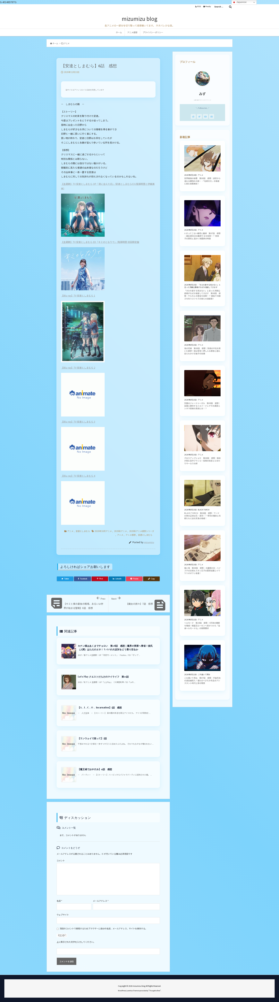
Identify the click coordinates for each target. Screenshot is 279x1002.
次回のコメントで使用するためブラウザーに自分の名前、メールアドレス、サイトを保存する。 (103, 928)
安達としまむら (83, 531)
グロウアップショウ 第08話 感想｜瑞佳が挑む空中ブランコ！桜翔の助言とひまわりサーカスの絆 (202, 461)
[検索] (230, 6)
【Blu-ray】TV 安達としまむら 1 (78, 295)
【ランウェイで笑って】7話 (92, 738)
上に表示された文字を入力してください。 (76, 941)
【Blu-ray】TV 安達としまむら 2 (78, 367)
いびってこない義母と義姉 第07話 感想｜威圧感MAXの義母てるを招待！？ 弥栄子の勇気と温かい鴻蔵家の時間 (202, 236)
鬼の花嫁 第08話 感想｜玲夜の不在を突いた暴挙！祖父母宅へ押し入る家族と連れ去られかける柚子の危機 (202, 351)
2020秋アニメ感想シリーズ (141, 531)
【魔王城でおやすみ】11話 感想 (95, 769)
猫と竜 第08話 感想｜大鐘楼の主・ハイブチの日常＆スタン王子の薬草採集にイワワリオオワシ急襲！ (202, 571)
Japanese (241, 2)
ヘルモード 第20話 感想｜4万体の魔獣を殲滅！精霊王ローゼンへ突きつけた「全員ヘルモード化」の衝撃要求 (202, 625)
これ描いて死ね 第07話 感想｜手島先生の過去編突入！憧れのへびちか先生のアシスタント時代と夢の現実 (202, 680)
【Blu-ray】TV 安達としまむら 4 (78, 475)
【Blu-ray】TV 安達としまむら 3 (78, 421)
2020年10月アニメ (103, 531)
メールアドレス (101, 900)
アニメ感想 (131, 534)
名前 (59, 900)
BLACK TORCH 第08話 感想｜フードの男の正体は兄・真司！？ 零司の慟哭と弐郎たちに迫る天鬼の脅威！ (202, 516)
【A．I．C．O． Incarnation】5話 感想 (100, 707)
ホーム (55, 43)
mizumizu (149, 542)
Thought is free (154, 990)
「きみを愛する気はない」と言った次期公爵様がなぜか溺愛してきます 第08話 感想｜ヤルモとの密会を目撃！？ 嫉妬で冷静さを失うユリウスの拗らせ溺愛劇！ (202, 294)
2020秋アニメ (120, 531)
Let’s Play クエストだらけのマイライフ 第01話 (103, 676)
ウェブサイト (63, 914)
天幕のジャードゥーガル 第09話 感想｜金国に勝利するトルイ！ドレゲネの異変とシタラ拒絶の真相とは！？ (202, 406)
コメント (61, 860)
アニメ (66, 43)
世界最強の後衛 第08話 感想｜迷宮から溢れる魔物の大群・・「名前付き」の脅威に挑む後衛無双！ (202, 181)
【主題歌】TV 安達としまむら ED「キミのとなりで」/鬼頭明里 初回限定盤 (100, 242)
